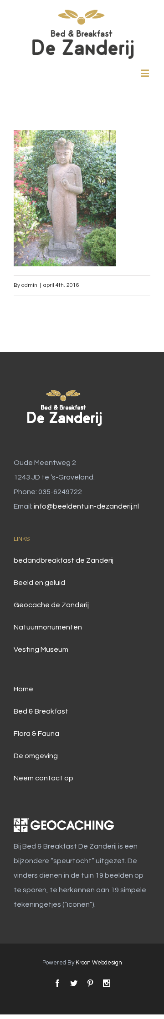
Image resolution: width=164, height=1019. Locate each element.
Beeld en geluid (39, 582)
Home (23, 689)
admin (29, 285)
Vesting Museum (41, 649)
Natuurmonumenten (48, 627)
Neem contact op (43, 778)
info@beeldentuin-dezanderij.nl (86, 506)
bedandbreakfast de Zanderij (63, 560)
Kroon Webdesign (99, 962)
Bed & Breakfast (41, 711)
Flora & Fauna (36, 733)
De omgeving (36, 755)
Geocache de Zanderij (51, 605)
